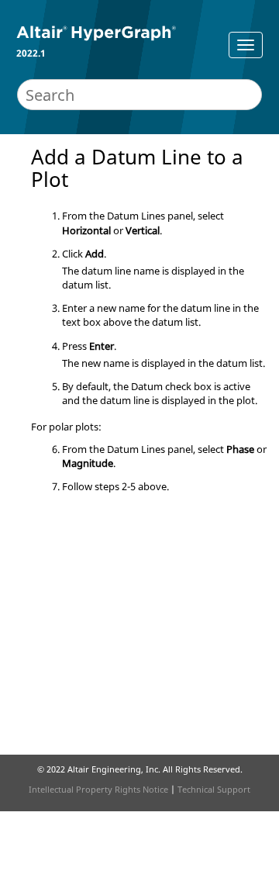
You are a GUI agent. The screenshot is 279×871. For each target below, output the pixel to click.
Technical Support (213, 789)
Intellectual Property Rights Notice (98, 789)
